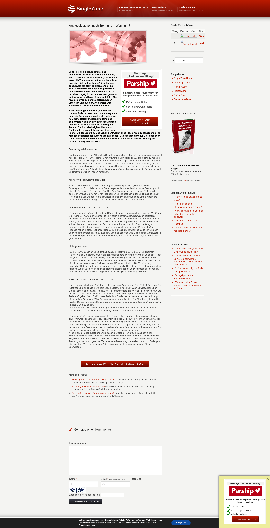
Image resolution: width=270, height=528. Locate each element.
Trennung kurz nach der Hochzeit (88, 386)
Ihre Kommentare (77, 443)
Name (73, 478)
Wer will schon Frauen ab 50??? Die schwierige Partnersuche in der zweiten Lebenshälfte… (188, 260)
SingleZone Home (183, 78)
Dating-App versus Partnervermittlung (183, 277)
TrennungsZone (182, 82)
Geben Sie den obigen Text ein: (84, 494)
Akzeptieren (181, 522)
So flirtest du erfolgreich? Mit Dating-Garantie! (188, 270)
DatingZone (180, 95)
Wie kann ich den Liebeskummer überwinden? (188, 205)
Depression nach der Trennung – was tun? (93, 393)
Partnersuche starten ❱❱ (140, 121)
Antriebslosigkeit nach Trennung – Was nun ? (99, 25)
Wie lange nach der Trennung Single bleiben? (95, 379)
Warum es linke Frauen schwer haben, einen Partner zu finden (188, 285)
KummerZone (181, 86)
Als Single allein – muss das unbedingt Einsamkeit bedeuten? (188, 213)
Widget (185, 180)
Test (201, 36)
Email (113, 478)
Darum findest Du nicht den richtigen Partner (188, 229)
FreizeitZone (180, 90)
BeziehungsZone (182, 99)
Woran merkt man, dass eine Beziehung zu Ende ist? (188, 250)
